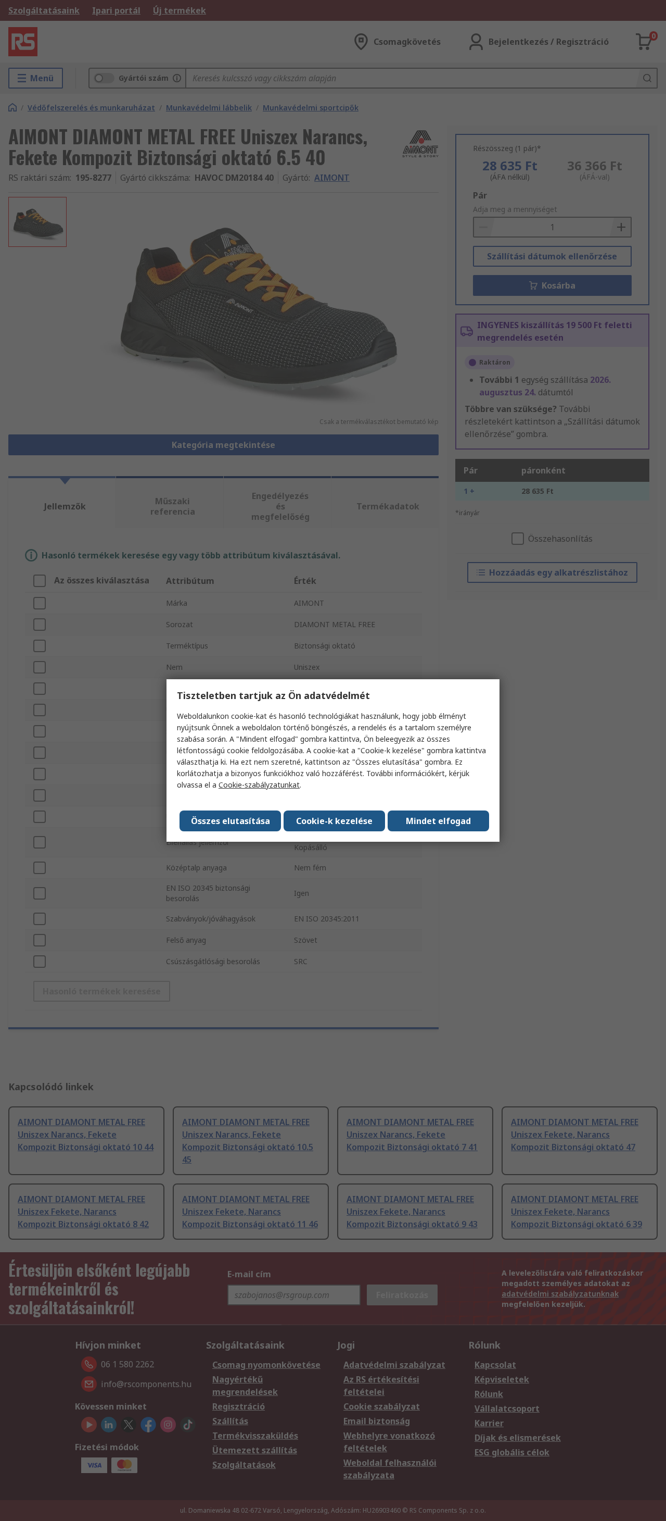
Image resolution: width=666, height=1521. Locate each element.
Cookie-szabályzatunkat (259, 785)
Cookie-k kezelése (334, 821)
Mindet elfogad (438, 821)
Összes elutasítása (230, 821)
